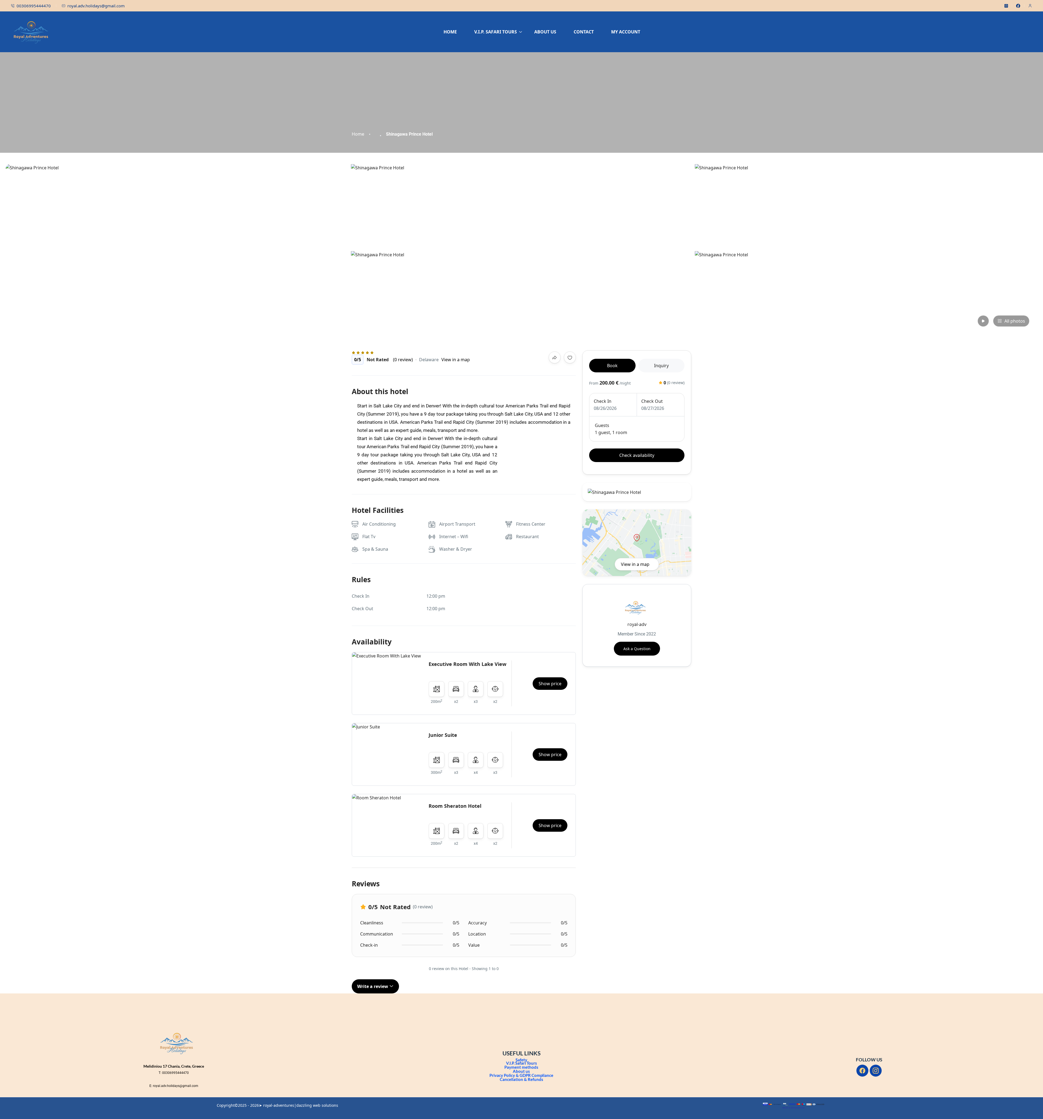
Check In (602, 401)
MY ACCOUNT (625, 32)
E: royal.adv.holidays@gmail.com (173, 1086)
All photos (1014, 321)
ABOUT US (545, 32)
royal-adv (636, 624)
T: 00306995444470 (174, 1073)
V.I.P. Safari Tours (521, 1063)
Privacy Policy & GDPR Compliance (521, 1075)
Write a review (373, 986)
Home (358, 134)
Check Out (652, 401)
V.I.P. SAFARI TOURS (495, 32)
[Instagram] (876, 1071)
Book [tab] (612, 366)
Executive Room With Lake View (467, 664)
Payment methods (521, 1067)
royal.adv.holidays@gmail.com (96, 5)
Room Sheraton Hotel (455, 806)
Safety (521, 1059)
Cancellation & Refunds (521, 1079)
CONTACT (584, 32)
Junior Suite (443, 735)
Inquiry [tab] (661, 366)
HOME (450, 32)
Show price (550, 684)
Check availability (636, 455)
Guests (602, 425)
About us (521, 1071)
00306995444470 (34, 5)
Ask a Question (637, 648)
